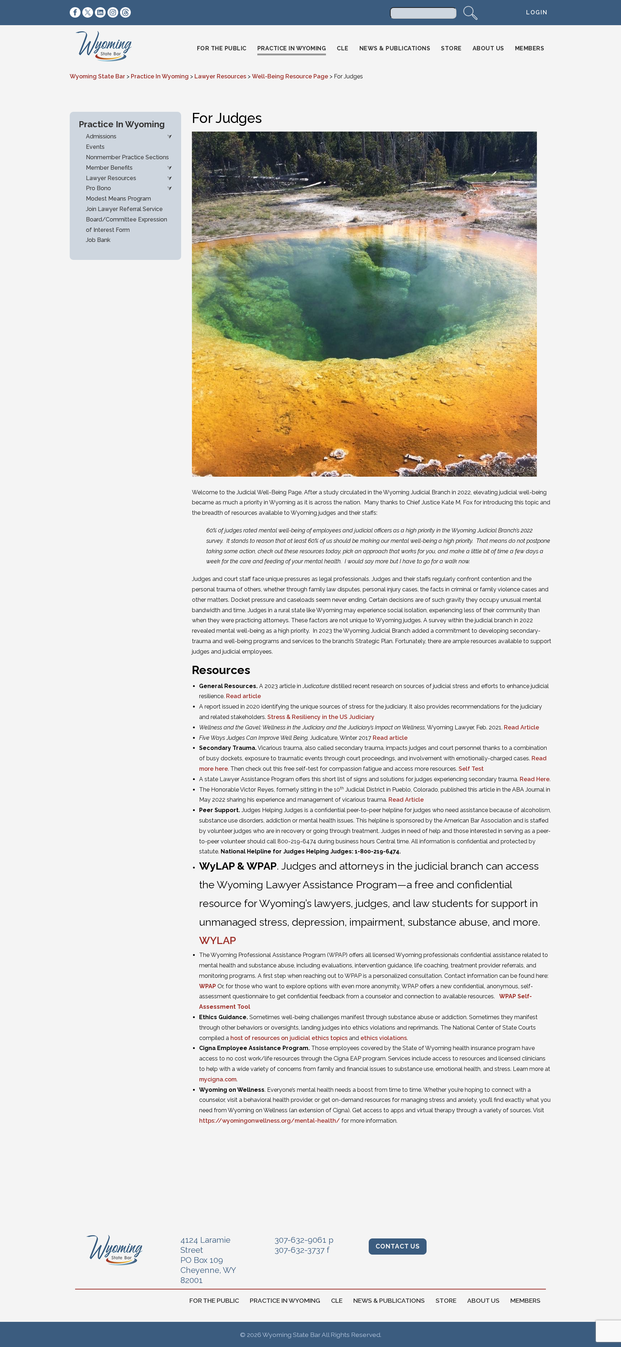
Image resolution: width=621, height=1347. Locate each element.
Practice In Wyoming (291, 48)
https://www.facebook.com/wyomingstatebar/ (75, 12)
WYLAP (217, 940)
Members (529, 48)
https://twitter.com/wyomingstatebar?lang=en (87, 12)
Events (95, 146)
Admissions (101, 136)
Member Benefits (109, 167)
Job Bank (98, 240)
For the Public (222, 48)
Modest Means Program (118, 198)
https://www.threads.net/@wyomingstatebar (125, 12)
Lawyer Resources (111, 178)
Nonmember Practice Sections (127, 157)
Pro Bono (98, 188)
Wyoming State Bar (108, 48)
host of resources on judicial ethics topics (289, 1038)
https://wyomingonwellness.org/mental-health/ (269, 1120)
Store (451, 48)
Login (537, 12)
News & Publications (395, 48)
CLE (343, 48)
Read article (243, 696)
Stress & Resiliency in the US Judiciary (320, 717)
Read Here (534, 779)
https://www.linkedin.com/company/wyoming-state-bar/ (100, 12)
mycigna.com (217, 1079)
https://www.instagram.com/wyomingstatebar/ (112, 12)
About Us (488, 48)
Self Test (471, 768)
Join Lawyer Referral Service (124, 209)
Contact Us (398, 1246)
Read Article (521, 727)
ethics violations (383, 1038)
